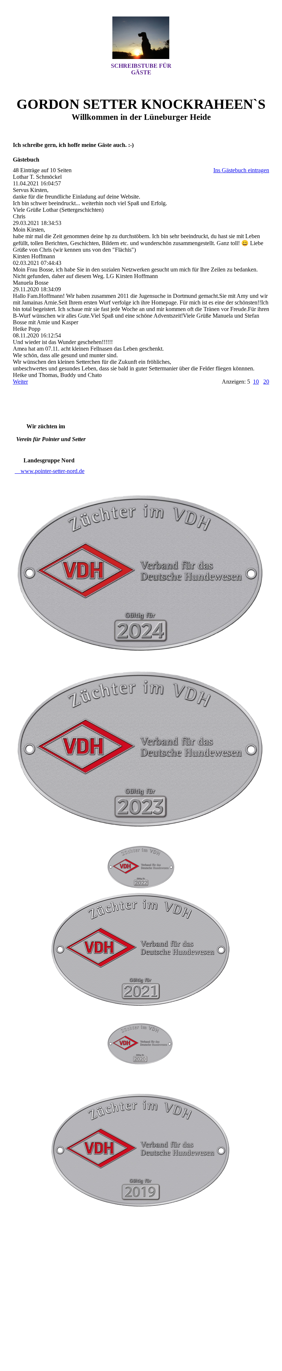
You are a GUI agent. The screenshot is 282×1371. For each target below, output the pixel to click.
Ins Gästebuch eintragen (241, 170)
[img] (141, 37)
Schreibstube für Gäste (141, 69)
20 (266, 381)
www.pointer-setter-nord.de (49, 471)
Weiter (20, 381)
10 (256, 381)
